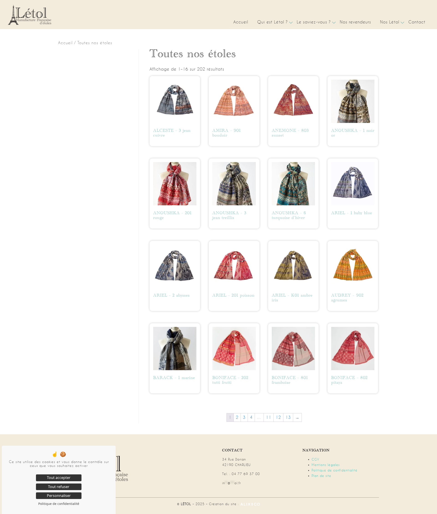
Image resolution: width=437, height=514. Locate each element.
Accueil (240, 22)
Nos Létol (389, 22)
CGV (315, 459)
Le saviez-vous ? (314, 22)
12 (278, 417)
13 (288, 417)
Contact (416, 22)
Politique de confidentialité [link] (58, 503)
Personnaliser (59, 495)
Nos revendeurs (355, 22)
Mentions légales (326, 465)
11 (268, 417)
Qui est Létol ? (272, 22)
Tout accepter (59, 477)
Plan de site (321, 476)
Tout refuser (58, 486)
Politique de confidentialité (335, 470)
